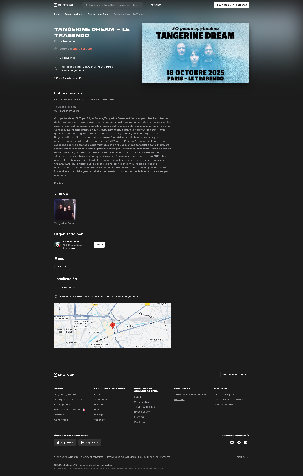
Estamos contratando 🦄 (69, 409)
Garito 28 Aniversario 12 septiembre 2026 (199, 394)
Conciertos (61, 419)
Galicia (98, 409)
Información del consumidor (121, 457)
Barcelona (100, 399)
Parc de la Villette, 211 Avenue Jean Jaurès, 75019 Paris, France (99, 296)
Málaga (98, 414)
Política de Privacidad (118, 468)
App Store (67, 442)
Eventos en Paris (73, 14)
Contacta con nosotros (228, 399)
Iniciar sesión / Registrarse (231, 5)
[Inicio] (64, 5)
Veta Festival (142, 402)
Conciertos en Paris (98, 14)
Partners (165, 457)
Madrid (98, 404)
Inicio (57, 14)
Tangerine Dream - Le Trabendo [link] (129, 14)
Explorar (156, 5)
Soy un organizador (66, 394)
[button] (99, 245)
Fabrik (138, 397)
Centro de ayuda (224, 394)
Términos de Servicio (143, 468)
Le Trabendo (67, 41)
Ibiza (97, 394)
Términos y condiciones (66, 457)
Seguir (99, 244)
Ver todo (99, 419)
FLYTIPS (139, 417)
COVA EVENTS (142, 412)
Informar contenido (226, 404)
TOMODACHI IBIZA (144, 407)
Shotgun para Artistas (68, 399)
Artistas (59, 414)
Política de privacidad (92, 457)
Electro (63, 266)
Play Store (91, 442)
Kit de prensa (62, 404)
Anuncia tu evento (233, 374)
